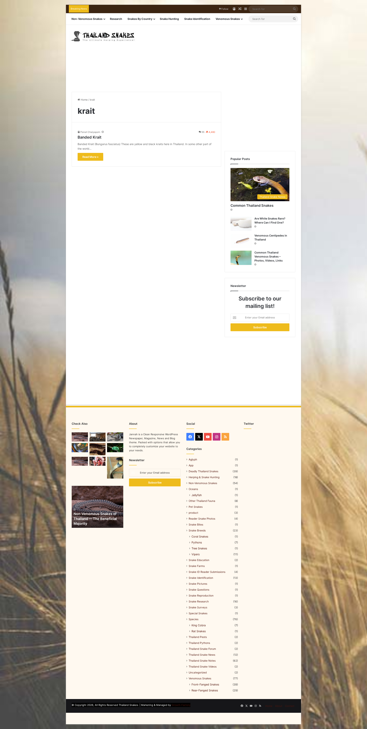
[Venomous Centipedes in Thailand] (241, 241)
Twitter (249, 423)
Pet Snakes (196, 506)
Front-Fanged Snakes (205, 684)
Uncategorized (198, 672)
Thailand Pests (198, 637)
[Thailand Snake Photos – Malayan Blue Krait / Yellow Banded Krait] (115, 437)
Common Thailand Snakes (252, 205)
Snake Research (199, 601)
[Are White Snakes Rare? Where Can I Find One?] (241, 224)
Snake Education (199, 560)
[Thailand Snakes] (102, 36)
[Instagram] (216, 437)
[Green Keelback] (115, 447)
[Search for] (294, 9)
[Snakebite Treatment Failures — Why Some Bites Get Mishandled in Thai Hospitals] (115, 468)
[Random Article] (240, 9)
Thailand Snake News (202, 654)
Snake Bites (196, 524)
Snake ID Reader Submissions (207, 571)
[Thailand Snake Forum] (97, 437)
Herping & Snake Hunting (204, 477)
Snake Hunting (169, 18)
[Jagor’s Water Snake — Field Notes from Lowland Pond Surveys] (97, 449)
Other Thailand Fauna (202, 500)
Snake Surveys (198, 607)
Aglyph (193, 459)
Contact (289, 705)
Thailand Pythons (199, 642)
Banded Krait (89, 137)
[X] (199, 437)
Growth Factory (181, 704)
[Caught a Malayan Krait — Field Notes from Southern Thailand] (80, 461)
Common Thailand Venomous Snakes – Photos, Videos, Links (268, 256)
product (193, 512)
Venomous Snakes (228, 18)
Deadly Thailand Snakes (203, 471)
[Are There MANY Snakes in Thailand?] (80, 447)
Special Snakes (198, 613)
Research (116, 18)
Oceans (193, 489)
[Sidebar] (245, 9)
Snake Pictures (198, 583)
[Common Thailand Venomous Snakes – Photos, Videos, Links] (241, 258)
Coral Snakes (200, 536)
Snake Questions (199, 589)
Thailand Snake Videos (203, 666)
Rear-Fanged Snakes (205, 690)
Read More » (90, 156)
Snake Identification (197, 18)
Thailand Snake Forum (202, 648)
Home (84, 99)
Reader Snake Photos (202, 518)
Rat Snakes (199, 631)
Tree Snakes (199, 548)
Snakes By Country (139, 18)
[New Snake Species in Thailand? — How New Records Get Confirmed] (80, 437)
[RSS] (225, 437)
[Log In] (234, 9)
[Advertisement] (222, 55)
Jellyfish (197, 495)
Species (193, 619)
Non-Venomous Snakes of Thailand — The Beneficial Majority (95, 518)
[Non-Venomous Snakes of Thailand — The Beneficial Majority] (97, 507)
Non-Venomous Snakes (86, 18)
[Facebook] (190, 437)
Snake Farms (197, 566)
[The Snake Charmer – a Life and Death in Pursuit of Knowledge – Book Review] (97, 461)
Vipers (196, 554)
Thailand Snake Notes (202, 660)
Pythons (197, 542)
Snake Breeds (197, 530)
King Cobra (199, 625)
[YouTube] (208, 437)
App (191, 465)
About (278, 705)
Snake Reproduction (201, 595)
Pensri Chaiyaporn (90, 132)
